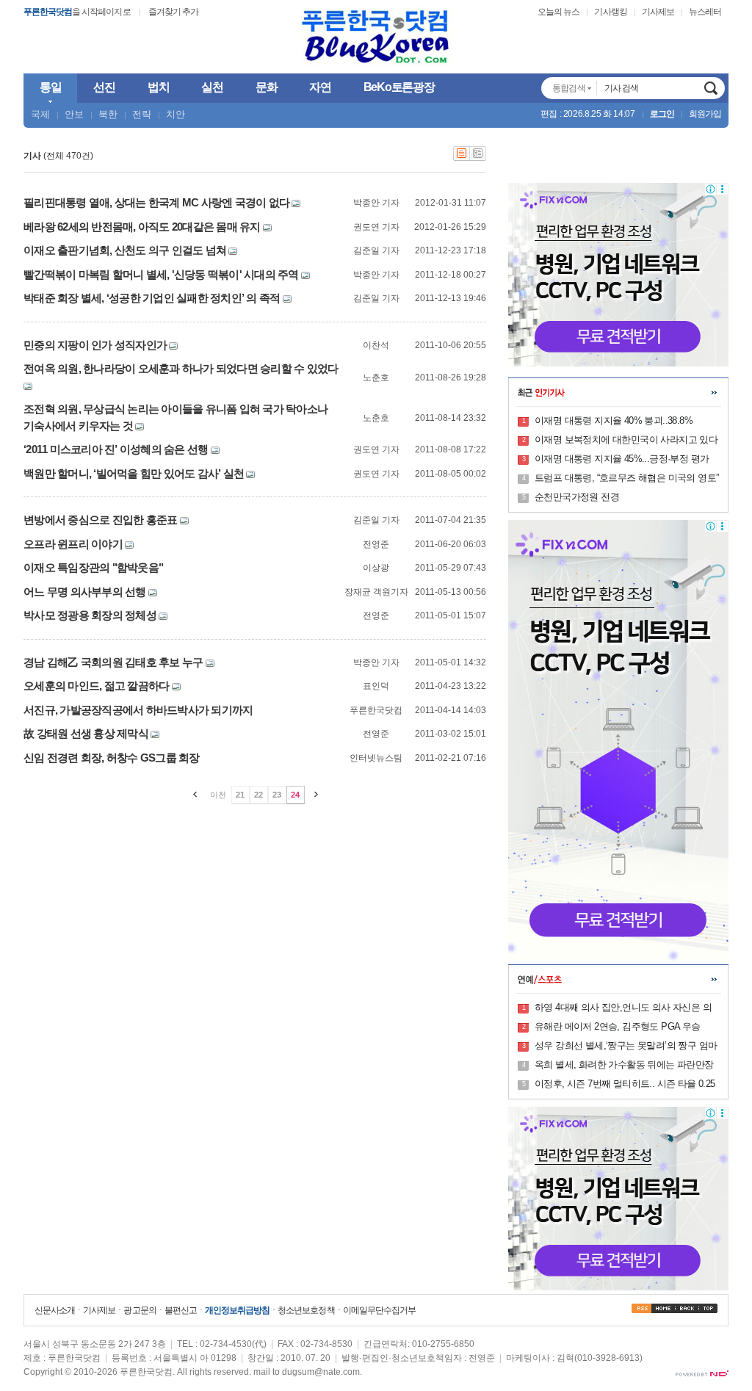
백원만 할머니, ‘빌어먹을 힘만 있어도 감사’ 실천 (134, 473)
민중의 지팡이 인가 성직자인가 (95, 345)
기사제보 (658, 12)
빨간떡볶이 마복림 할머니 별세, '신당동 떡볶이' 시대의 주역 (161, 274)
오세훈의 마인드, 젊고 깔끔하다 (96, 685)
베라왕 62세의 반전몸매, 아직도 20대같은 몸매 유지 (142, 226)
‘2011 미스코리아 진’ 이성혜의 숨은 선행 (116, 449)
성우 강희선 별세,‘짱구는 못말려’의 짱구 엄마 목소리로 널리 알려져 (626, 1046)
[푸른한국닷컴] (376, 37)
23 (276, 794)
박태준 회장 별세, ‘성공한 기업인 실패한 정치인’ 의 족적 (152, 298)
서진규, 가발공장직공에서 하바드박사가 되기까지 (138, 710)
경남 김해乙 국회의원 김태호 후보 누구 (113, 662)
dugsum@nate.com (321, 1372)
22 (258, 794)
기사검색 (710, 88)
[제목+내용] (478, 158)
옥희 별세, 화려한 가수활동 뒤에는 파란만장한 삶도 (624, 1065)
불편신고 (180, 1310)
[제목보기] (461, 158)
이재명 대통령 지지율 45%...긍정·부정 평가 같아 (622, 459)
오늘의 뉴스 (558, 12)
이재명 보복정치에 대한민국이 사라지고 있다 (626, 439)
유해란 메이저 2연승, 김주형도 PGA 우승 (618, 1026)
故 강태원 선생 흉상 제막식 (86, 733)
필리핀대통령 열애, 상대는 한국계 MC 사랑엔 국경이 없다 (156, 202)
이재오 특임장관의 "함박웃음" (93, 567)
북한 (108, 114)
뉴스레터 (705, 12)
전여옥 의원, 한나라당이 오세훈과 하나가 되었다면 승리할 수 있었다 (181, 368)
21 (240, 794)
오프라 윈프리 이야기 (73, 544)
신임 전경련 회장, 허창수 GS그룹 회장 (112, 757)
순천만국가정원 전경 (577, 496)
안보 (74, 114)
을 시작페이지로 (77, 12)
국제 (40, 114)
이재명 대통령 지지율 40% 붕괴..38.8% (614, 420)
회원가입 (705, 114)
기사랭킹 (610, 12)
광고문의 (139, 1310)
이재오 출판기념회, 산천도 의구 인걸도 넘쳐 (125, 250)
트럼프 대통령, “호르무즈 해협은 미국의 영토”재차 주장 (626, 478)
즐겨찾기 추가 (173, 12)
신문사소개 (55, 1310)
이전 (218, 794)
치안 (175, 114)
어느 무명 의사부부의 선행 (85, 591)
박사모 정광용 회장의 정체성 (90, 615)
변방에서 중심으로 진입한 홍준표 (100, 519)
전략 (141, 114)
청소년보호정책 (306, 1310)
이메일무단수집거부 (379, 1310)
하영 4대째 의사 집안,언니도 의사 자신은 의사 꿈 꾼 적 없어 (623, 1008)
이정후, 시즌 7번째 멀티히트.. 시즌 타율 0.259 (625, 1084)
